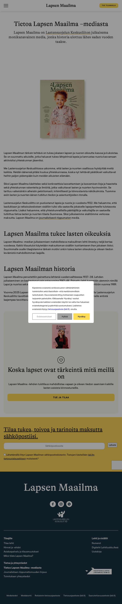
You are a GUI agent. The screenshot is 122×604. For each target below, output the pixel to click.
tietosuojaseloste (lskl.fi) (58, 309)
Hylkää (65, 316)
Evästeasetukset (44, 316)
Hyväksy (81, 316)
